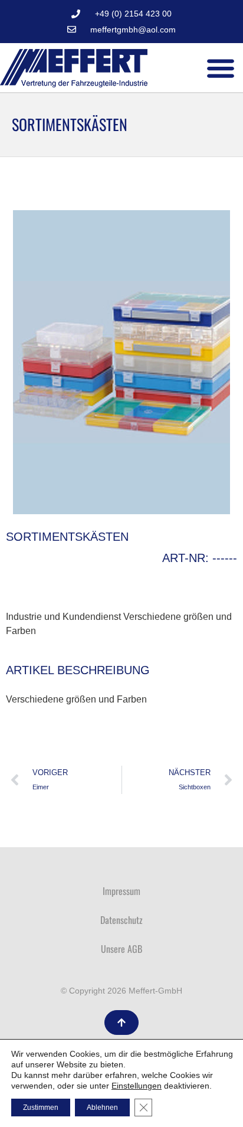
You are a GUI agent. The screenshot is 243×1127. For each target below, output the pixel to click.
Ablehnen (102, 1107)
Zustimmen (40, 1107)
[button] (221, 67)
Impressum (121, 891)
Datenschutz (121, 920)
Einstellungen (136, 1085)
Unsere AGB (121, 949)
